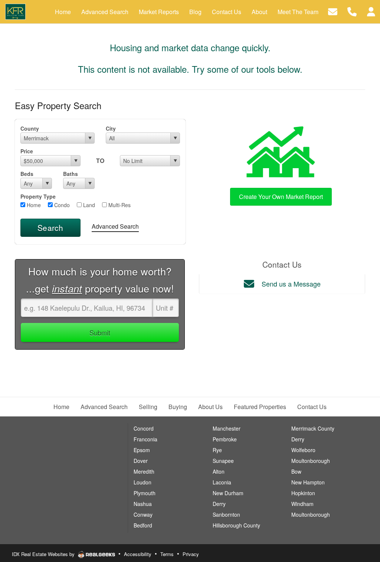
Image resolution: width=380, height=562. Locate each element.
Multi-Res (119, 205)
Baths (70, 173)
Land (88, 205)
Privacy (191, 554)
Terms (167, 554)
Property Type (38, 196)
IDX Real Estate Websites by (44, 554)
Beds (26, 173)
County (29, 128)
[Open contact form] (332, 11)
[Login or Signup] (371, 11)
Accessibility (137, 554)
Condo (61, 205)
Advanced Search (115, 226)
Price (26, 151)
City (111, 128)
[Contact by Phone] (352, 11)
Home (33, 205)
